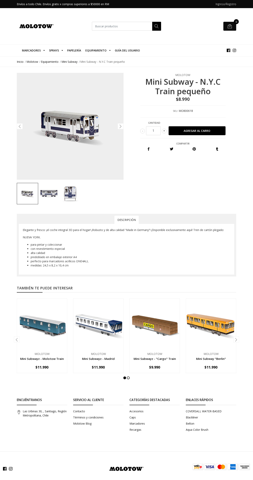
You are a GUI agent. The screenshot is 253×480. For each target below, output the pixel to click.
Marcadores (31, 50)
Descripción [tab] (126, 220)
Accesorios (136, 411)
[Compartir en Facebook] (148, 149)
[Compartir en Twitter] (171, 149)
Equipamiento (96, 50)
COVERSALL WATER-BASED (204, 411)
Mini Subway (69, 62)
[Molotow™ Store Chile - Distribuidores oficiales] (36, 26)
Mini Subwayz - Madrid (98, 359)
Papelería (74, 50)
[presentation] (20, 126)
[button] (124, 377)
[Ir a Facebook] (228, 50)
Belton (190, 423)
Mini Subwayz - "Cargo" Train (155, 359)
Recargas (135, 430)
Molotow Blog (82, 423)
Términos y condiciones (88, 417)
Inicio (20, 62)
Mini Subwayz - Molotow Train (42, 359)
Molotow (32, 62)
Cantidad (154, 123)
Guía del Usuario (127, 50)
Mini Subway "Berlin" (211, 359)
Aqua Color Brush (197, 430)
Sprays (54, 50)
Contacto (79, 411)
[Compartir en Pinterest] (194, 149)
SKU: (175, 111)
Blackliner (192, 417)
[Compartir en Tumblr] (217, 149)
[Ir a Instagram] (234, 50)
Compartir (183, 143)
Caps (132, 417)
